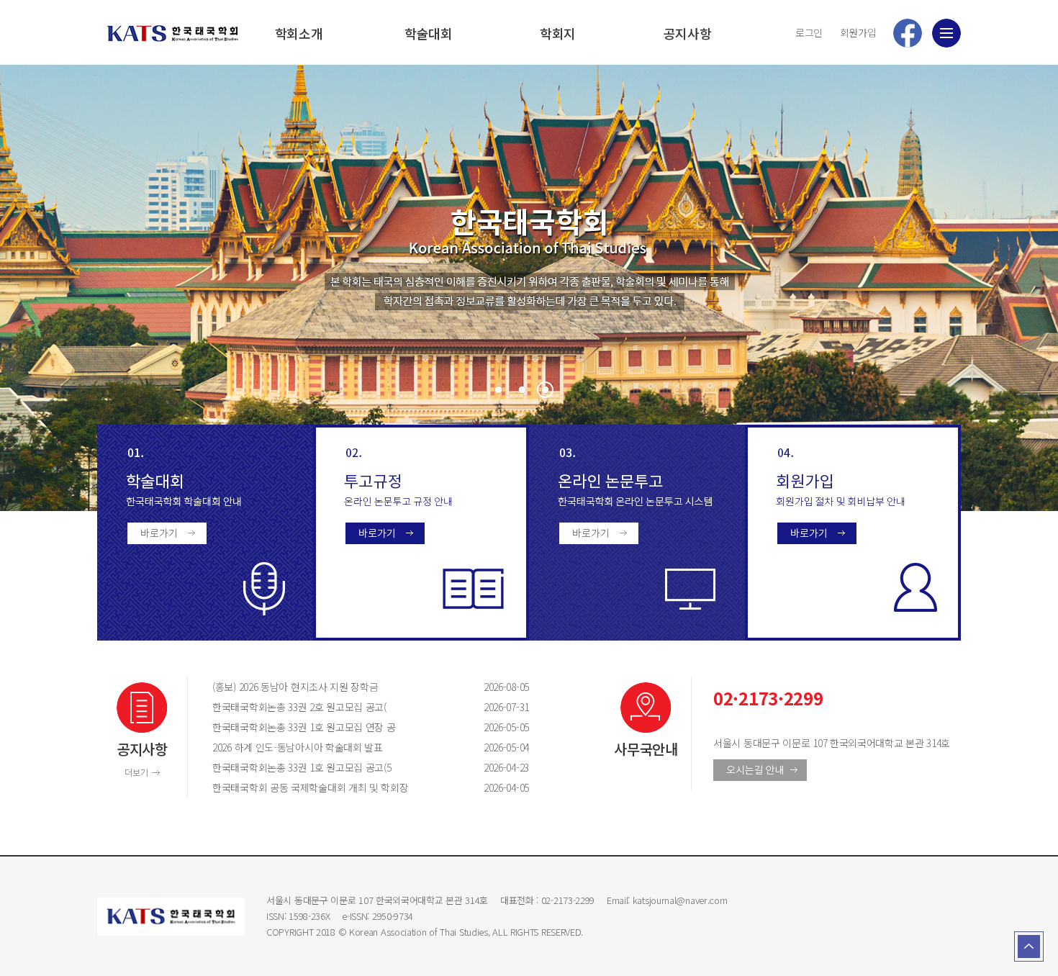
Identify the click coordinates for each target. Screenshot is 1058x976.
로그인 (809, 32)
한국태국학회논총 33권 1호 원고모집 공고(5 (334, 767)
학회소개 (299, 33)
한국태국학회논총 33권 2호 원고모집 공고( (334, 707)
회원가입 (858, 32)
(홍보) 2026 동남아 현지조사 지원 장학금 (334, 686)
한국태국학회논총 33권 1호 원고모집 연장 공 (334, 727)
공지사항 (688, 33)
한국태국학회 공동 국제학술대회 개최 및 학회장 (334, 787)
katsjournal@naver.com (680, 900)
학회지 (558, 33)
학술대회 (428, 33)
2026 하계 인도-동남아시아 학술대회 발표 (334, 747)
